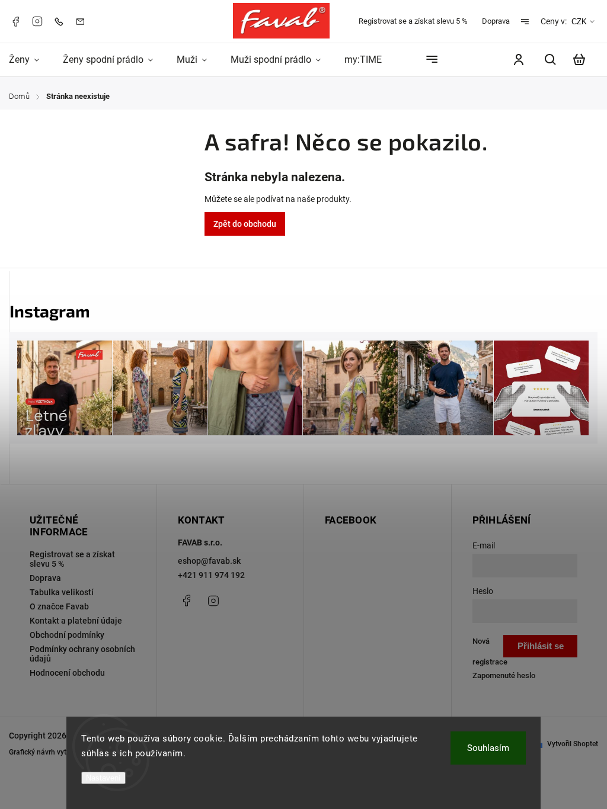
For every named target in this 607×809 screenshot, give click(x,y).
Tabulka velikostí (62, 592)
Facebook (15, 21)
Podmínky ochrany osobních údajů (82, 653)
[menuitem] (30, 59)
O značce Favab (59, 606)
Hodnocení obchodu (67, 673)
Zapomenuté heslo (503, 675)
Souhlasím (488, 748)
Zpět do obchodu (244, 224)
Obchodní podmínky (67, 635)
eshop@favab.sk (209, 561)
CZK (579, 21)
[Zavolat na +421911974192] (61, 21)
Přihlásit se (540, 646)
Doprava (496, 21)
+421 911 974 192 (211, 575)
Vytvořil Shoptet (572, 744)
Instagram (37, 21)
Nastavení (103, 777)
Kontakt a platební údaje (76, 620)
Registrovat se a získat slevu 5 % (413, 21)
